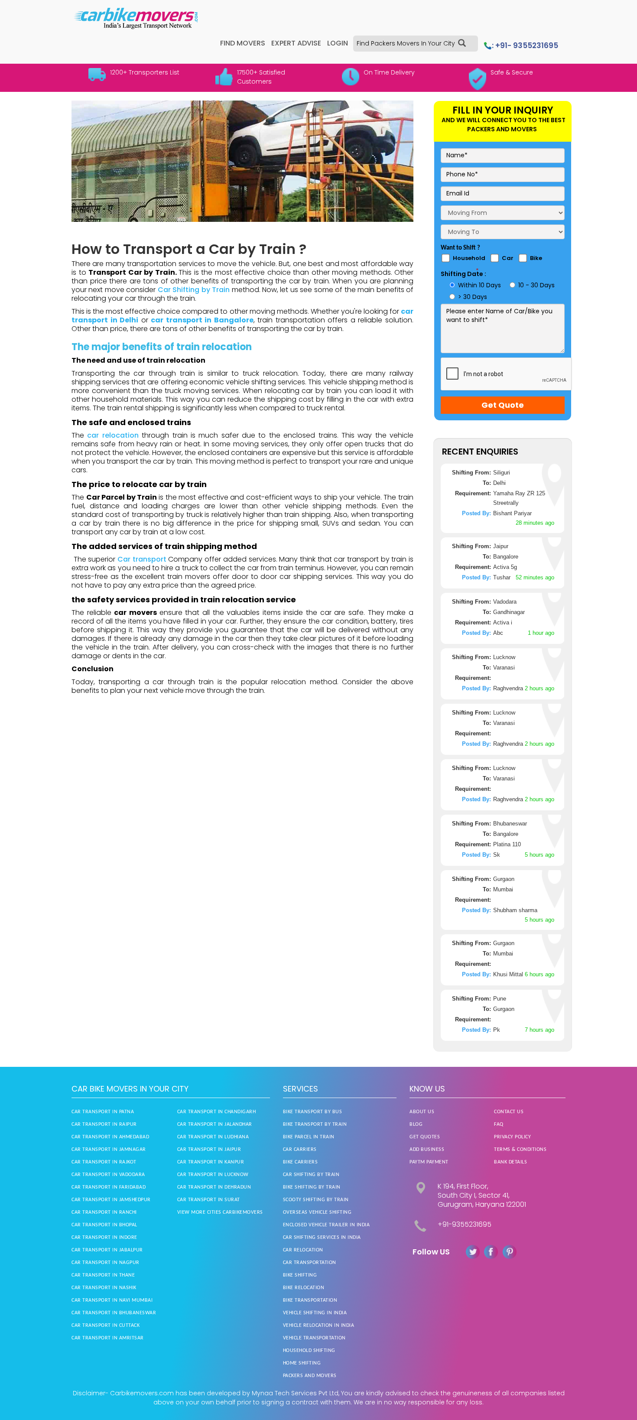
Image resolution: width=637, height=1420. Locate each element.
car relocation (114, 435)
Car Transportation (309, 1262)
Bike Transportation (310, 1300)
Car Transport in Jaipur (209, 1149)
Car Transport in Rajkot (104, 1162)
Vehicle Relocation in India (318, 1325)
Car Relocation (303, 1250)
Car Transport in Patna (103, 1112)
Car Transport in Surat (208, 1199)
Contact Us (508, 1112)
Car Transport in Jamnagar (109, 1149)
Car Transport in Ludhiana (213, 1137)
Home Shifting (302, 1363)
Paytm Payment (429, 1162)
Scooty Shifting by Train (316, 1199)
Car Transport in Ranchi (104, 1212)
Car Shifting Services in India (322, 1237)
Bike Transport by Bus (312, 1112)
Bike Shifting (300, 1275)
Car (508, 258)
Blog (416, 1124)
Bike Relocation (304, 1287)
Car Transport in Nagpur (106, 1262)
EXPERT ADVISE (296, 43)
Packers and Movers (310, 1375)
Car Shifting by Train (194, 290)
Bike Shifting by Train (312, 1187)
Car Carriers (300, 1149)
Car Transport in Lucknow (213, 1174)
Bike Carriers (300, 1162)
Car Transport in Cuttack (106, 1325)
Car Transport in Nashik (104, 1287)
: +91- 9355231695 (525, 45)
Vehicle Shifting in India (315, 1313)
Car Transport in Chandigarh (216, 1112)
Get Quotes (425, 1137)
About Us (422, 1112)
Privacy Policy (512, 1137)
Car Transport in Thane (103, 1275)
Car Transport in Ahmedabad (110, 1137)
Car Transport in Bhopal (104, 1225)
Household (469, 258)
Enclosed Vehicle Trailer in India (326, 1225)
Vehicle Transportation (314, 1338)
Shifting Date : (463, 274)
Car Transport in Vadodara (108, 1174)
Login (337, 43)
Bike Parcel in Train (309, 1137)
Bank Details (510, 1162)
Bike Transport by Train (315, 1124)
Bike (536, 258)
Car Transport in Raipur (104, 1124)
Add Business (427, 1149)
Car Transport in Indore (104, 1237)
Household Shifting (309, 1350)
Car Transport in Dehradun (214, 1187)
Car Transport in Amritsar (108, 1338)
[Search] (461, 43)
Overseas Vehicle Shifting (317, 1212)
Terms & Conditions (520, 1149)
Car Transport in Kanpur (210, 1162)
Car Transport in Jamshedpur (111, 1199)
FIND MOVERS (242, 43)
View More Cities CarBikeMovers (220, 1212)
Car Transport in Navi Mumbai (112, 1300)
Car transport (141, 559)
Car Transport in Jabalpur (107, 1250)
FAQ (499, 1124)
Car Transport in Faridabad (109, 1187)
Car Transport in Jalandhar (214, 1124)
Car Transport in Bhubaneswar (114, 1313)
